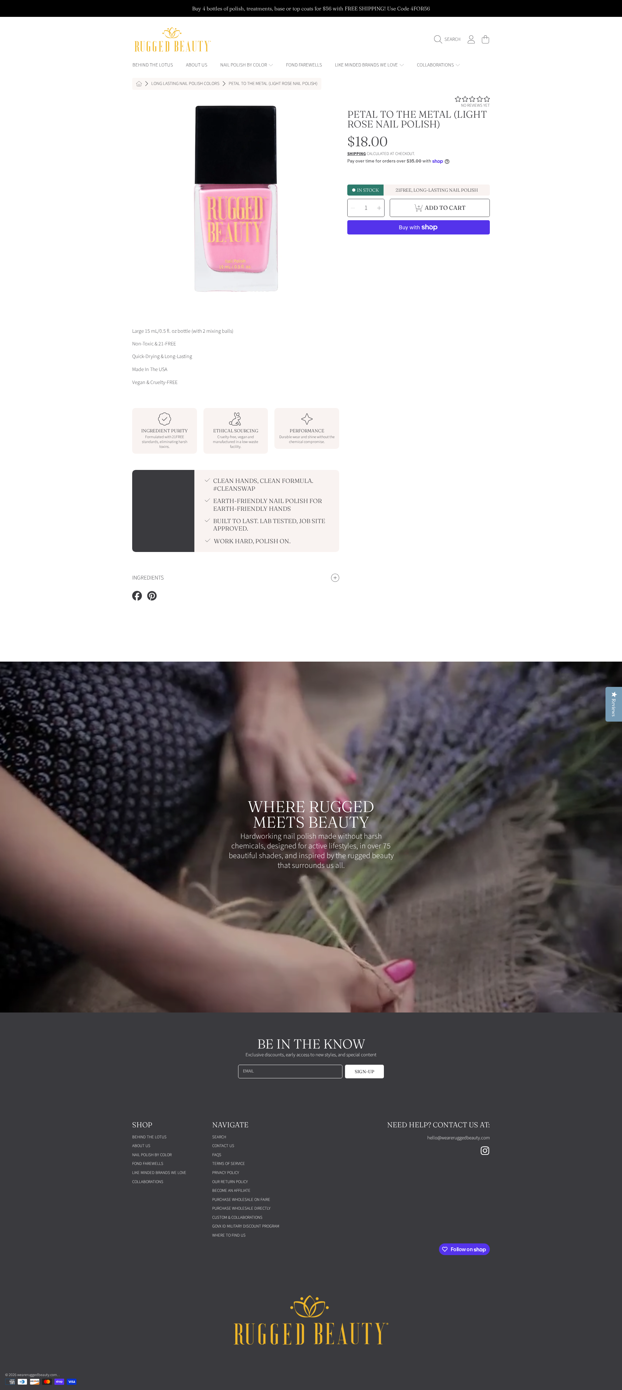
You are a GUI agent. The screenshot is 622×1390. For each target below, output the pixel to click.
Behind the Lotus (149, 1137)
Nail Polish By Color (244, 65)
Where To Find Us (229, 1235)
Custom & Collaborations (237, 1217)
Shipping (356, 154)
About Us (141, 1146)
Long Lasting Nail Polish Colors (185, 84)
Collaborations (436, 65)
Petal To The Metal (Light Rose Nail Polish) (273, 84)
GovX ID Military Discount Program (245, 1226)
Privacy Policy (225, 1173)
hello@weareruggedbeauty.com (458, 1137)
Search (219, 1137)
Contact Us (223, 1146)
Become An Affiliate (231, 1190)
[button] (449, 39)
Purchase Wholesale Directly (241, 1208)
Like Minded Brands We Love (367, 65)
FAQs (216, 1155)
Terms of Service (228, 1164)
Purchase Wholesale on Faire (241, 1200)
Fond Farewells (147, 1164)
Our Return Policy (230, 1182)
